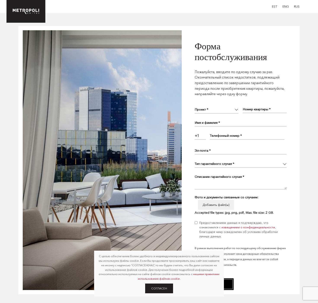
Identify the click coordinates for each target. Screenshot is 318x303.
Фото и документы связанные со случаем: (226, 197)
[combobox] (200, 135)
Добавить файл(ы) (215, 205)
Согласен (159, 288)
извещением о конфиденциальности (248, 227)
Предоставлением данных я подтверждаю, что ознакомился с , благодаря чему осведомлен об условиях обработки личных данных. (238, 229)
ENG (286, 6)
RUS (297, 6)
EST (274, 6)
